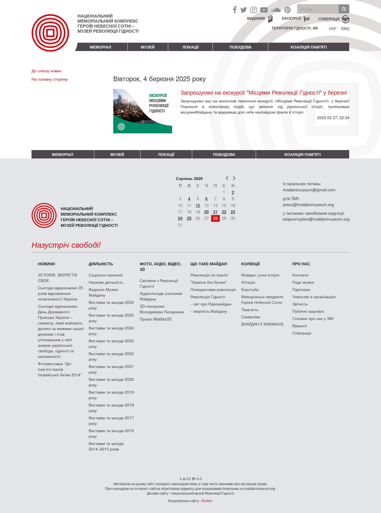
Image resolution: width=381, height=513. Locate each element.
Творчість (249, 309)
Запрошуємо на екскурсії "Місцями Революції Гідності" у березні (263, 92)
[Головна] (55, 37)
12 (198, 205)
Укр (332, 28)
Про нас (301, 263)
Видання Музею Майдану (103, 292)
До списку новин (46, 70)
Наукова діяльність (106, 282)
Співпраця (301, 333)
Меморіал (100, 47)
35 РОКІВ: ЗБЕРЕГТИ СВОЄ (57, 277)
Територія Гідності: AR (295, 28)
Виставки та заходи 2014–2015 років (106, 446)
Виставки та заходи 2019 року (111, 394)
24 (180, 218)
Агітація (248, 282)
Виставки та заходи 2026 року (111, 304)
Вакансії (299, 325)
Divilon (207, 500)
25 (189, 218)
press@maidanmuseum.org (308, 204)
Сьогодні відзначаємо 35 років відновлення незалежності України (60, 293)
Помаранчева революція (213, 289)
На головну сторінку (50, 79)
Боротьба (250, 289)
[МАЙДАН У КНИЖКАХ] (262, 324)
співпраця (328, 18)
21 (215, 212)
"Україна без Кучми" (209, 282)
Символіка (250, 316)
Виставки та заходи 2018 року (111, 407)
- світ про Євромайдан (211, 304)
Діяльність (101, 263)
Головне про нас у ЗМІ (313, 318)
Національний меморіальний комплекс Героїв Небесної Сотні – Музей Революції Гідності (108, 23)
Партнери (301, 289)
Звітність (300, 304)
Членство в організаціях (314, 296)
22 (224, 212)
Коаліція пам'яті (309, 47)
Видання (256, 18)
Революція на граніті (209, 275)
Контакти (300, 275)
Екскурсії (291, 18)
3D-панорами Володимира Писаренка (162, 308)
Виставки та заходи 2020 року (111, 381)
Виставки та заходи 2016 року (111, 433)
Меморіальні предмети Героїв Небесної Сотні (262, 299)
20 (206, 212)
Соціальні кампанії (106, 275)
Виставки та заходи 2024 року (111, 330)
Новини (46, 263)
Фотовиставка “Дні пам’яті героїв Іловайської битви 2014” (60, 369)
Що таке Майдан (209, 263)
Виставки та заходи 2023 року (111, 343)
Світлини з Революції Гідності (159, 283)
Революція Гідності (208, 296)
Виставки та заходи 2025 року (111, 317)
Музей (148, 47)
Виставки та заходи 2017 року (111, 420)
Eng (345, 28)
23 (233, 212)
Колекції (250, 263)
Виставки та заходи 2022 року (111, 356)
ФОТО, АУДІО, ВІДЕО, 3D (160, 266)
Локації (190, 47)
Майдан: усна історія (260, 275)
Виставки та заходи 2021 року (111, 369)
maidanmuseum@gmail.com (309, 189)
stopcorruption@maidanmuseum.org (316, 219)
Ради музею (303, 282)
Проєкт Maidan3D (156, 319)
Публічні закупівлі (308, 311)
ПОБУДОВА (241, 47)
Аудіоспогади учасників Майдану (161, 296)
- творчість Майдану (209, 311)
